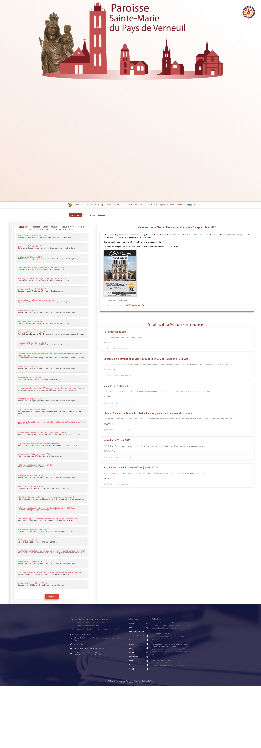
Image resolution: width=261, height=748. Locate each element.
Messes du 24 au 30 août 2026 (32, 235)
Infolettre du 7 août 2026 (29, 366)
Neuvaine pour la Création (30, 321)
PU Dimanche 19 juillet (28, 540)
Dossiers (127, 204)
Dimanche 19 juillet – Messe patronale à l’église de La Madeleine (47, 519)
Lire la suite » (109, 342)
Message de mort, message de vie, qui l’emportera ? (42, 278)
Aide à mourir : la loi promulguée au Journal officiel (41, 268)
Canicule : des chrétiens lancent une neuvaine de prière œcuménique (49, 572)
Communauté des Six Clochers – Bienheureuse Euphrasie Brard (97, 629)
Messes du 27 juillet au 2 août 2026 (34, 454)
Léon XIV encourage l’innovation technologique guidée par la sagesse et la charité (147, 413)
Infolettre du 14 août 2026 (30, 311)
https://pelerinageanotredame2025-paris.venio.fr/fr (123, 305)
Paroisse (78, 204)
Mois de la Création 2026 (29, 246)
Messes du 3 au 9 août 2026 (31, 377)
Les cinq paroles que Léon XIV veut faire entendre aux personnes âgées (114, 215)
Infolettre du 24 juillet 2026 (30, 476)
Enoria (172, 204)
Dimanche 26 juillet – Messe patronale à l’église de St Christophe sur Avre (51, 422)
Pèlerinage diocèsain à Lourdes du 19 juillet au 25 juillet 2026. (46, 508)
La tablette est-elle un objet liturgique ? (36, 300)
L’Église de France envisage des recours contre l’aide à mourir (46, 497)
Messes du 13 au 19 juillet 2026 (32, 583)
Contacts (180, 204)
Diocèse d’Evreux (92, 204)
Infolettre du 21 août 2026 (30, 257)
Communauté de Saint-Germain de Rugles (88, 622)
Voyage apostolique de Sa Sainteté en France (39, 443)
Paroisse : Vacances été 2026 (31, 332)
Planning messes (161, 204)
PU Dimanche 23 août (114, 331)
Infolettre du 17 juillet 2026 (30, 562)
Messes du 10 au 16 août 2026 (32, 343)
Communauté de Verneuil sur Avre (85, 626)
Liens (149, 204)
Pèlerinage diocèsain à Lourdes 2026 (35, 465)
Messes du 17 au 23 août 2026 (32, 289)
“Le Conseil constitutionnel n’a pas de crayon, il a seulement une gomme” (51, 551)
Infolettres (139, 204)
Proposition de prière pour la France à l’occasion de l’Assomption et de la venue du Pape (51, 355)
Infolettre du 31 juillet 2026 (30, 399)
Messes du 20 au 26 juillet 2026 (32, 529)
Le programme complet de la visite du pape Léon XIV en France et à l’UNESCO (145, 358)
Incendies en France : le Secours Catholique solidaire (42, 433)
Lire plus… (71, 237)
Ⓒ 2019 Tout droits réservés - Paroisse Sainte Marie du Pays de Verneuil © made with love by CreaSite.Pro (130, 681)
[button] (190, 215)
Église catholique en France (111, 204)
